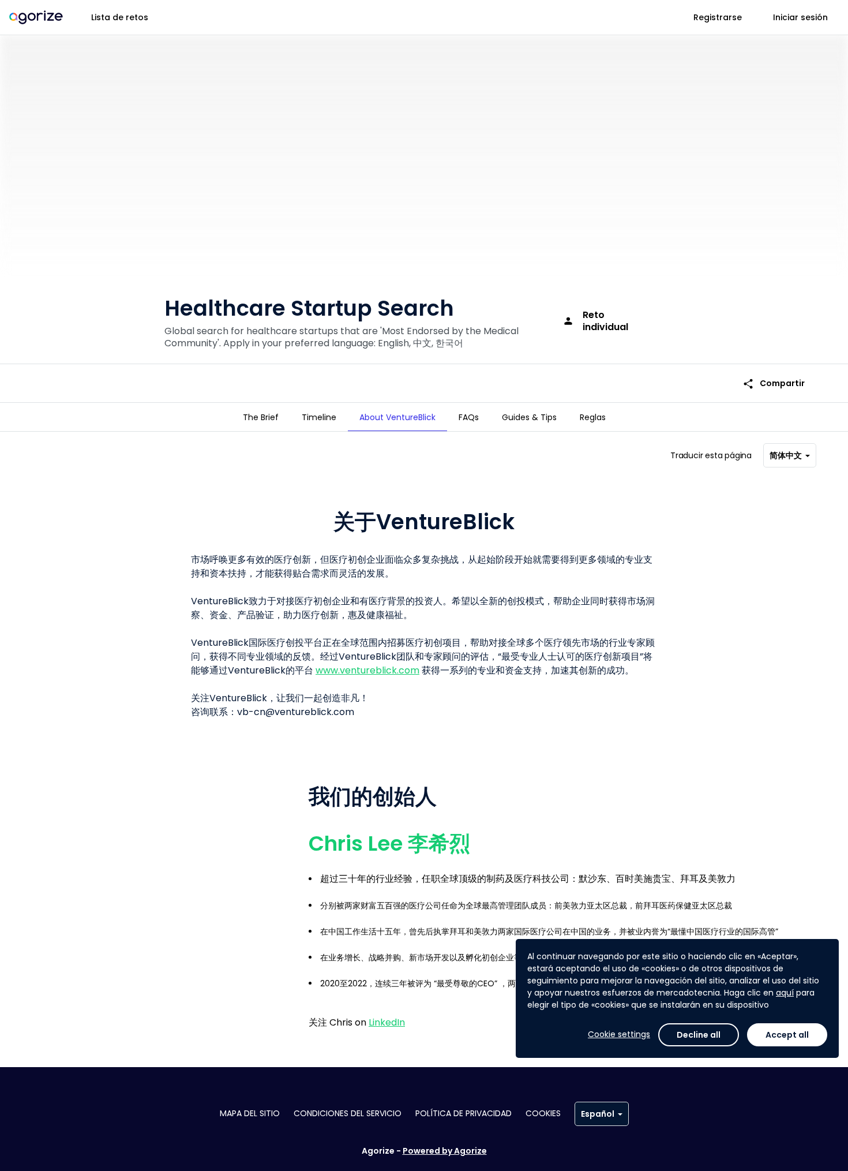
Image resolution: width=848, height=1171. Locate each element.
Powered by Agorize (445, 1151)
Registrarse (717, 17)
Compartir (773, 383)
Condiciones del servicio (348, 1113)
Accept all (787, 1035)
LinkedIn (387, 1022)
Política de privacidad (463, 1113)
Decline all (699, 1035)
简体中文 (786, 455)
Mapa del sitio (250, 1113)
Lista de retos (119, 17)
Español (597, 1114)
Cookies (543, 1113)
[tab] (260, 417)
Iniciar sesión (800, 17)
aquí (785, 992)
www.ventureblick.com (367, 670)
